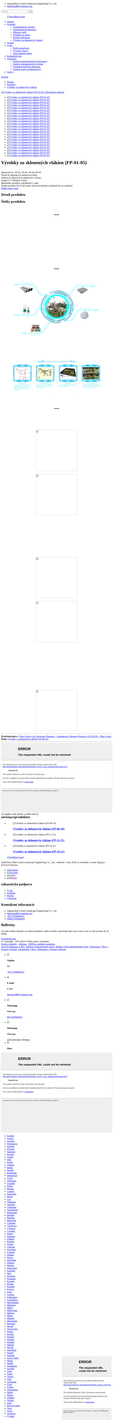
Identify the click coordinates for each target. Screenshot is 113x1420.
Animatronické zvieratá (24, 27)
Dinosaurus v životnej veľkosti (51, 949)
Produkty (11, 24)
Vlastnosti (11, 58)
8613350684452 (14, 1017)
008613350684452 (16, 919)
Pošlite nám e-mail (9, 188)
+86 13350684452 (15, 916)
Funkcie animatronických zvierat (28, 64)
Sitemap (22, 944)
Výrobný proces (20, 51)
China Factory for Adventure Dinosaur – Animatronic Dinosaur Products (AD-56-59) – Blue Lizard (65, 736)
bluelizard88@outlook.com (19, 6)
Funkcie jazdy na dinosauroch (27, 69)
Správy (10, 72)
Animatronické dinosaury (24, 29)
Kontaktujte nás (14, 56)
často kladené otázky (22, 53)
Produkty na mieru (21, 35)
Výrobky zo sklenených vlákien (28, 40)
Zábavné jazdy (20, 32)
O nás (10, 45)
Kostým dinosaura (21, 37)
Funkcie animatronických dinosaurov (30, 61)
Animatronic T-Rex (27, 949)
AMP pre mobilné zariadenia (41, 944)
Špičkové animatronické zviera (40, 946)
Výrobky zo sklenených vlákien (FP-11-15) (38, 840)
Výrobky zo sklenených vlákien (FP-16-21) (38, 851)
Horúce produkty (9, 944)
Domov (10, 21)
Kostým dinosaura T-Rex (13, 946)
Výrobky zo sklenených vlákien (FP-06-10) (28, 739)
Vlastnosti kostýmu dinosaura (26, 66)
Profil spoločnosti (21, 48)
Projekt (10, 43)
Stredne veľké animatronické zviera (71, 946)
